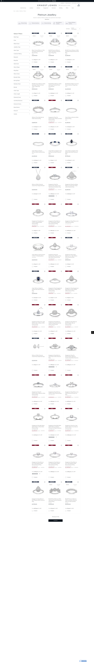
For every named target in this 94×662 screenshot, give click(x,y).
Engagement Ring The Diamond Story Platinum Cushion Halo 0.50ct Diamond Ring (71, 357)
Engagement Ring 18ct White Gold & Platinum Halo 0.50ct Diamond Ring (38, 427)
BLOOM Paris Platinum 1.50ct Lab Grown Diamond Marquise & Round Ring (55, 500)
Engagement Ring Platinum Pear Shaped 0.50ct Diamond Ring (38, 500)
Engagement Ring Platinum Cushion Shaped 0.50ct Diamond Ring (38, 222)
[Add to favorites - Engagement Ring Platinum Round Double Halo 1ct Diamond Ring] (78, 305)
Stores (79, 3)
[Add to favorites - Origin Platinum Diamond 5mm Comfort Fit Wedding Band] (44, 237)
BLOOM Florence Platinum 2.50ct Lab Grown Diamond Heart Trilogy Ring (54, 51)
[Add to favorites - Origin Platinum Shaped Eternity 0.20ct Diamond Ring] (44, 134)
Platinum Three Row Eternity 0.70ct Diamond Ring (38, 118)
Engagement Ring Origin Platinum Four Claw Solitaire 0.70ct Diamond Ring (71, 256)
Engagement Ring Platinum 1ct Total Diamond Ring (71, 222)
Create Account (68, 3)
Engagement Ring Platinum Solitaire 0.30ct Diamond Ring (55, 393)
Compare (35, 62)
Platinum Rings (24, 23)
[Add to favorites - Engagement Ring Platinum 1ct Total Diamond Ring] (78, 204)
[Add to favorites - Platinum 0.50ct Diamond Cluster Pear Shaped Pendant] (44, 167)
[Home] (47, 5)
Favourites (74, 3)
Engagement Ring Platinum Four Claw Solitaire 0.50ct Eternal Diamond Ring (54, 463)
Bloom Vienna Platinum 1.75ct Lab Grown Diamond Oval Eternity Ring (38, 51)
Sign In (63, 3)
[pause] (1, 0)
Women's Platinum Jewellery (71, 23)
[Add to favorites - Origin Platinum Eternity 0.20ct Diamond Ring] (78, 100)
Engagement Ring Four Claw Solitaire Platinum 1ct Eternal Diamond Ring (71, 427)
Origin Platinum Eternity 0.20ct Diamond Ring (71, 118)
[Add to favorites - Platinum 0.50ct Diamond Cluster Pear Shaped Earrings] (44, 338)
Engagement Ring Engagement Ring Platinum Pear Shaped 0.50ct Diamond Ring (72, 289)
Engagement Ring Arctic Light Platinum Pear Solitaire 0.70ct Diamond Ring (38, 323)
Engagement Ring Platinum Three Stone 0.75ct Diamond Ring (55, 356)
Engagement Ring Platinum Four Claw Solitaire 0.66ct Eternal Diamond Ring (38, 463)
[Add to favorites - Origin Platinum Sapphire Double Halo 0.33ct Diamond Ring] (44, 271)
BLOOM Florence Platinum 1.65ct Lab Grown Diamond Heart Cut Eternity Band (71, 500)
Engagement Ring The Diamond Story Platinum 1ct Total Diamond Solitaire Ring (55, 185)
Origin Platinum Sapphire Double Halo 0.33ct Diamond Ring (38, 289)
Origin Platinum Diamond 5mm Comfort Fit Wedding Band (38, 255)
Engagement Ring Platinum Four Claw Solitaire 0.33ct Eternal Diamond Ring (71, 463)
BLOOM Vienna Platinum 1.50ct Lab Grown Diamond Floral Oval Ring (72, 51)
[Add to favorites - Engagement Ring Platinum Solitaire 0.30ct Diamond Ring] (61, 375)
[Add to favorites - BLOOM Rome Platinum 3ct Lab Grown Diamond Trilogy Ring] (78, 67)
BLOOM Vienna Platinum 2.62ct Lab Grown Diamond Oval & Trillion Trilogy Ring (38, 85)
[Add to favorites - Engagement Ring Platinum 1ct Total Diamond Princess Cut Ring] (78, 375)
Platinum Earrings (47, 23)
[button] (3, 0)
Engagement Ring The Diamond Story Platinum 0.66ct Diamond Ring (55, 118)
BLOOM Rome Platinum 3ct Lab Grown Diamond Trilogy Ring (72, 84)
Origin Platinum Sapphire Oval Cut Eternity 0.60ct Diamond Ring (55, 152)
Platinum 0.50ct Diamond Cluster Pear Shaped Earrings (38, 356)
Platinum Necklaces (35, 23)
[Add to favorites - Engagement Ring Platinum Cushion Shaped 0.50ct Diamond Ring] (44, 204)
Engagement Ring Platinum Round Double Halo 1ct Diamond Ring (71, 323)
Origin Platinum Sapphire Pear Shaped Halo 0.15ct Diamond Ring (71, 152)
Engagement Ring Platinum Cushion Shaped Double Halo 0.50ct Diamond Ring (55, 323)
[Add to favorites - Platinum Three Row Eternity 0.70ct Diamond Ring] (44, 100)
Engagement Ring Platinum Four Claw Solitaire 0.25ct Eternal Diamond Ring (54, 222)
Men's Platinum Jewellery (59, 23)
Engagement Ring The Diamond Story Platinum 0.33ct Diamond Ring (38, 393)
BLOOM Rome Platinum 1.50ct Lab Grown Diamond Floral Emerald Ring (55, 85)
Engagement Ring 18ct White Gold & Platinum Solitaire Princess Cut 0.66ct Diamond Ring (55, 427)
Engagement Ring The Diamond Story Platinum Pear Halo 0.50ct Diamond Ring (55, 256)
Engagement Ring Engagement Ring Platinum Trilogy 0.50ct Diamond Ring (55, 289)
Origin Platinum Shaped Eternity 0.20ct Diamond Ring (38, 151)
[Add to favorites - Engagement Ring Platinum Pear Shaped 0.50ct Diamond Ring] (44, 482)
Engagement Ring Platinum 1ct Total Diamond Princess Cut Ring (71, 393)
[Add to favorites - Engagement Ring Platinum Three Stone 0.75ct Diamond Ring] (61, 338)
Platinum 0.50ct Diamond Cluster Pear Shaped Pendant (38, 185)
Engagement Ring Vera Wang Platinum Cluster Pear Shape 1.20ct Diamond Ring (71, 185)
